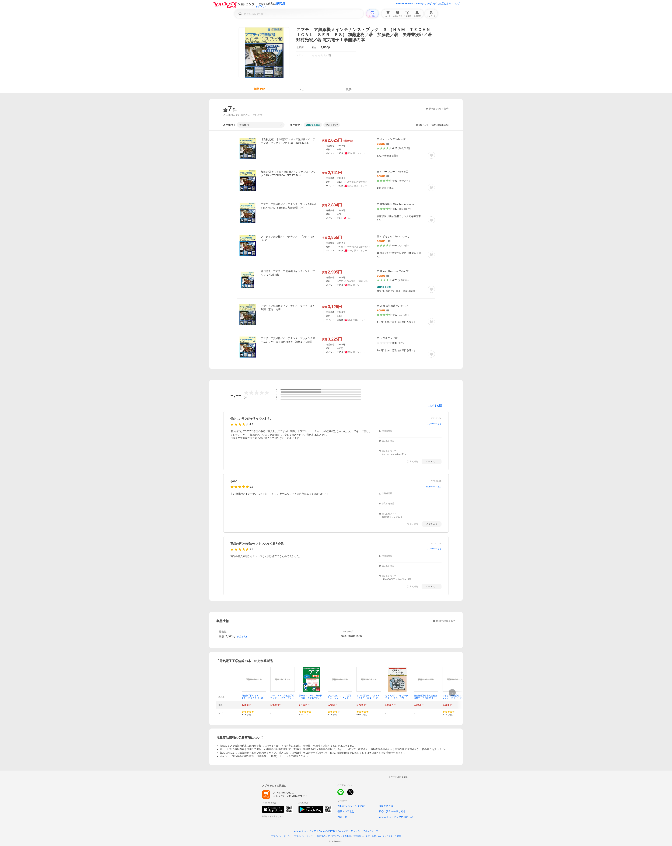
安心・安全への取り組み (392, 811)
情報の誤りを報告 (446, 621)
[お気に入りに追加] (431, 155)
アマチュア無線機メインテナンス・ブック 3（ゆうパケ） (287, 238)
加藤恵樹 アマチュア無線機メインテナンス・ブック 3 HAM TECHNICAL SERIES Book (288, 173)
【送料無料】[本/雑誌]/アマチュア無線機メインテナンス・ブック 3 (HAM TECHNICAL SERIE (288, 141)
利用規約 (321, 836)
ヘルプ (456, 3)
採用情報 (357, 836)
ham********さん (434, 487)
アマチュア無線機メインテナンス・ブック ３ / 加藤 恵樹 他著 (287, 307)
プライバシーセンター (304, 836)
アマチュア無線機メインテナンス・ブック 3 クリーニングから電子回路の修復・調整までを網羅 (288, 340)
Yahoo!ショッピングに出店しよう (432, 3)
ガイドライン (334, 836)
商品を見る (242, 636)
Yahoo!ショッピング (305, 831)
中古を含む (332, 124)
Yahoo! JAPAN (404, 3)
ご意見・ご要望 (393, 836)
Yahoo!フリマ (370, 831)
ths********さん (435, 549)
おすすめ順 (435, 405)
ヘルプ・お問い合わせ (373, 836)
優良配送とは (386, 806)
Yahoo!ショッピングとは (351, 806)
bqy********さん (434, 424)
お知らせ (342, 817)
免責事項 (346, 836)
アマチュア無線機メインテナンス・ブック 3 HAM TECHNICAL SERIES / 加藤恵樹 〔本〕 (289, 206)
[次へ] (452, 692)
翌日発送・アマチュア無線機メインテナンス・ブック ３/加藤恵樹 (288, 273)
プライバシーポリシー (281, 836)
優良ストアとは (346, 811)
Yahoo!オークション (349, 831)
